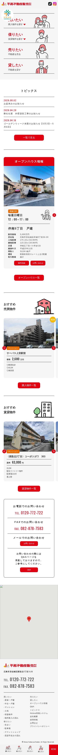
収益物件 (9, 714)
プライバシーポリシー (40, 726)
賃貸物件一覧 (29, 488)
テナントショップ (13, 732)
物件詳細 (21, 263)
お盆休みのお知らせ (14, 103)
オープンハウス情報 (39, 703)
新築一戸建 (10, 700)
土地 (7, 711)
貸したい (34, 700)
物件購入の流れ (11, 718)
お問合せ (34, 723)
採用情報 (34, 720)
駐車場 (8, 728)
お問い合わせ (38, 263)
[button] (54, 215)
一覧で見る (29, 137)
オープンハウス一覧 (29, 277)
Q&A (29, 570)
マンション (10, 707)
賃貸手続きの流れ (13, 736)
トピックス (35, 710)
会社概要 (34, 716)
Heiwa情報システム (39, 713)
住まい (8, 725)
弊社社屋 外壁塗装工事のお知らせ (23, 113)
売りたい (34, 697)
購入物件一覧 (29, 385)
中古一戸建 (10, 704)
